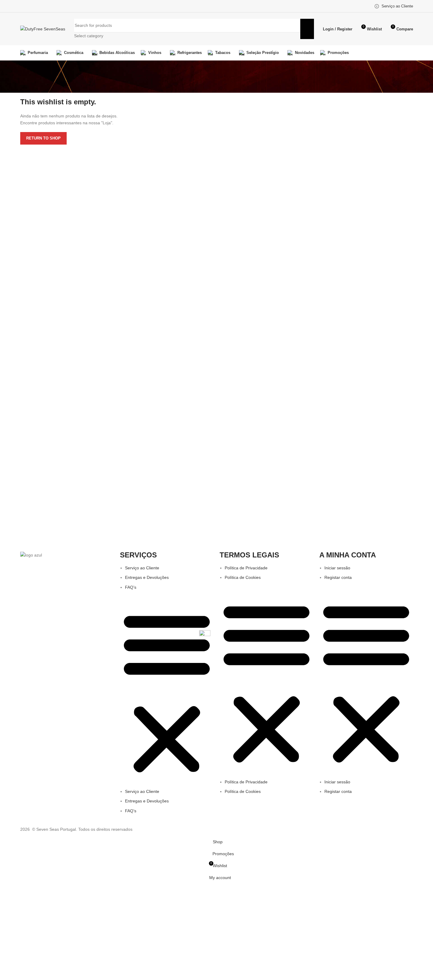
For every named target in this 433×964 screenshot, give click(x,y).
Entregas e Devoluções (147, 577)
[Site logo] (42, 28)
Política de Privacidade (246, 567)
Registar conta (338, 577)
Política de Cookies (243, 577)
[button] (167, 692)
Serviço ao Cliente (142, 567)
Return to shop (43, 138)
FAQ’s (130, 587)
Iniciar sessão (337, 567)
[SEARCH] (307, 29)
